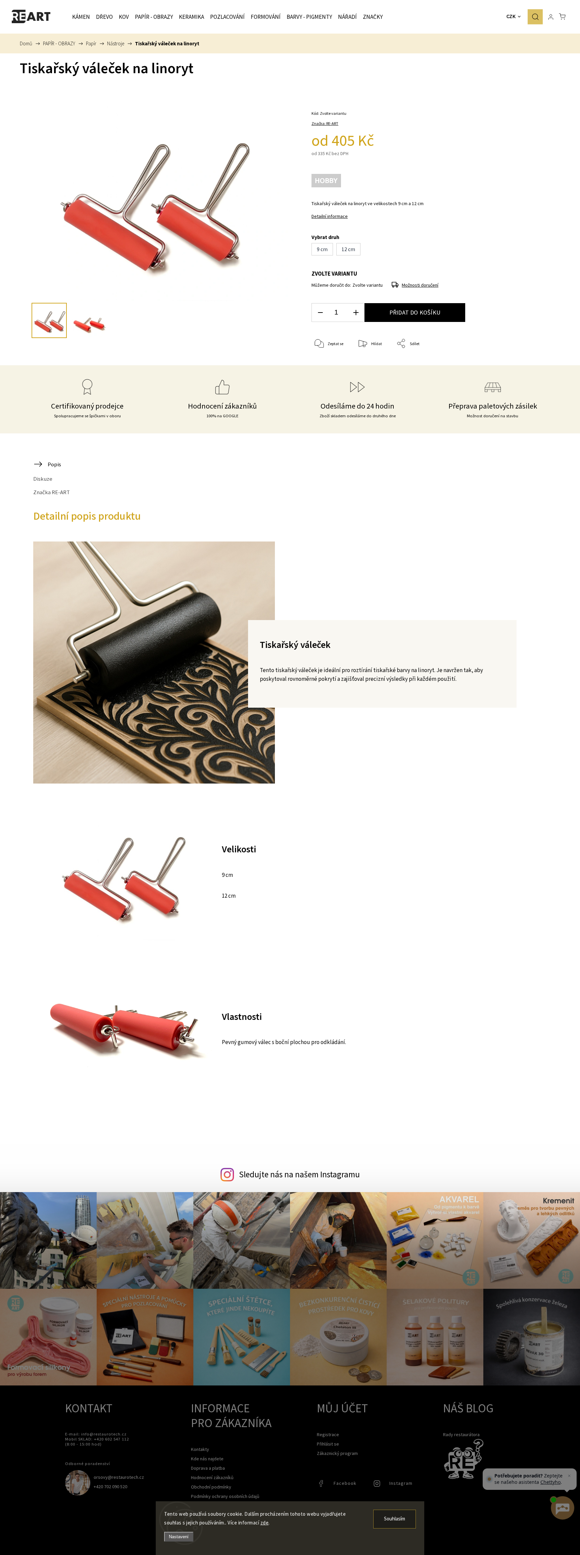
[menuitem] (81, 17)
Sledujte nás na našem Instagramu (299, 1174)
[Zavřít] (569, 1475)
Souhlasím (394, 1518)
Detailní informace (329, 216)
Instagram (378, 1485)
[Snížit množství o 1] (320, 313)
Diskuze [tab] (42, 478)
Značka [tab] (51, 492)
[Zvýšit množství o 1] (355, 313)
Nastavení (179, 1536)
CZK (511, 16)
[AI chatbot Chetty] (562, 1508)
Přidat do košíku (414, 312)
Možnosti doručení (420, 285)
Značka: (324, 123)
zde (264, 1522)
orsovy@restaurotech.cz (119, 1477)
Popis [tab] (54, 464)
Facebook (322, 1485)
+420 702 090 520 (110, 1486)
